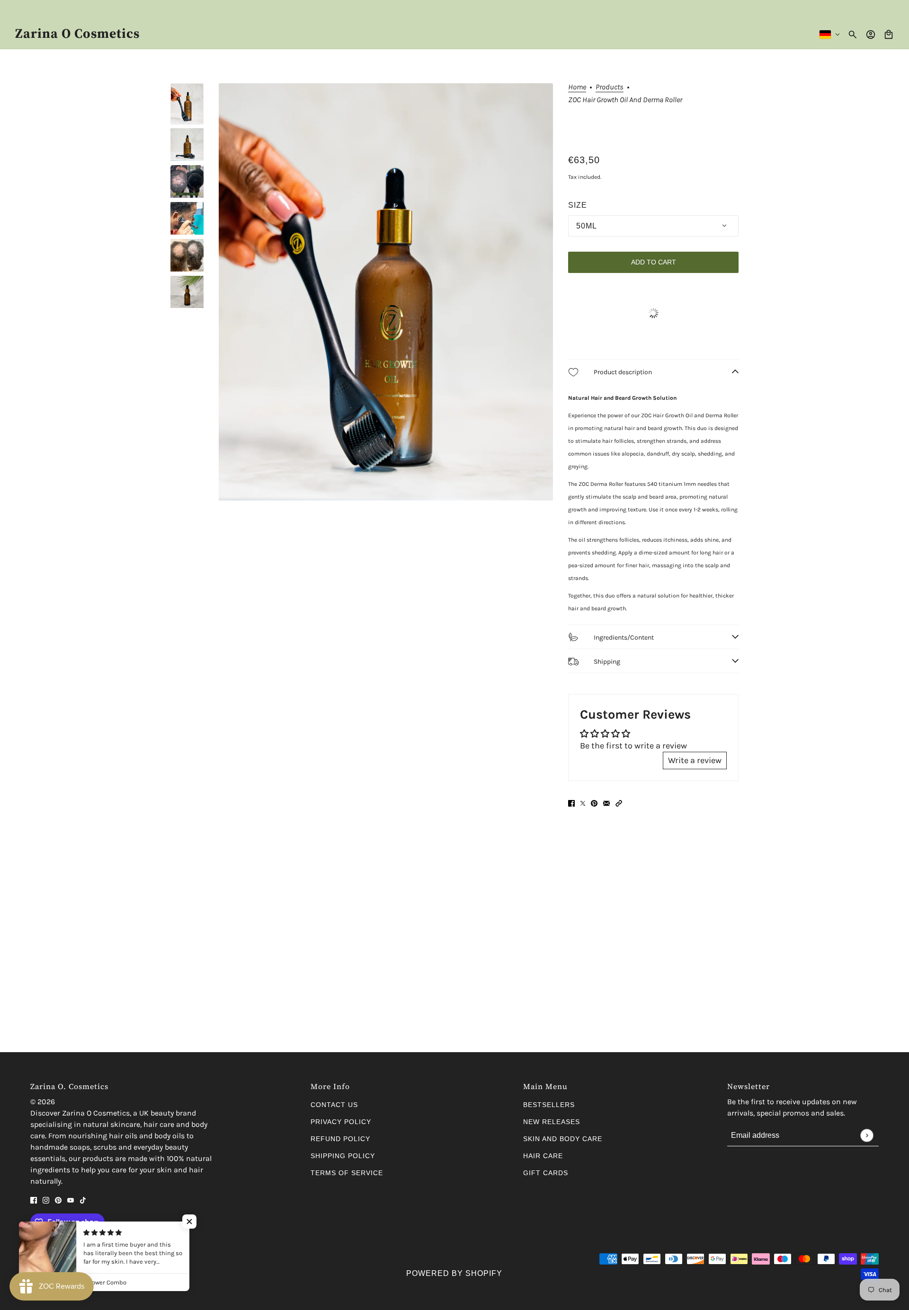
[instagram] (46, 1199)
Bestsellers (549, 1104)
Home (577, 87)
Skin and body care (562, 1139)
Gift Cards (545, 1173)
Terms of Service (347, 1173)
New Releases (551, 1121)
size (577, 205)
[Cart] (888, 34)
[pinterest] (58, 1199)
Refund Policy (340, 1139)
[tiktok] (83, 1199)
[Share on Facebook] (571, 802)
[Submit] (866, 1135)
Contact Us (334, 1104)
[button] (619, 802)
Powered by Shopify (454, 1273)
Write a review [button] (695, 760)
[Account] (870, 34)
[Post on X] (583, 802)
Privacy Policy (341, 1121)
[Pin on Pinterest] (594, 802)
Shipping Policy (343, 1156)
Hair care (543, 1156)
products (610, 87)
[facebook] (34, 1199)
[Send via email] (606, 802)
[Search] (852, 34)
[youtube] (70, 1199)
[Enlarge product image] (386, 292)
